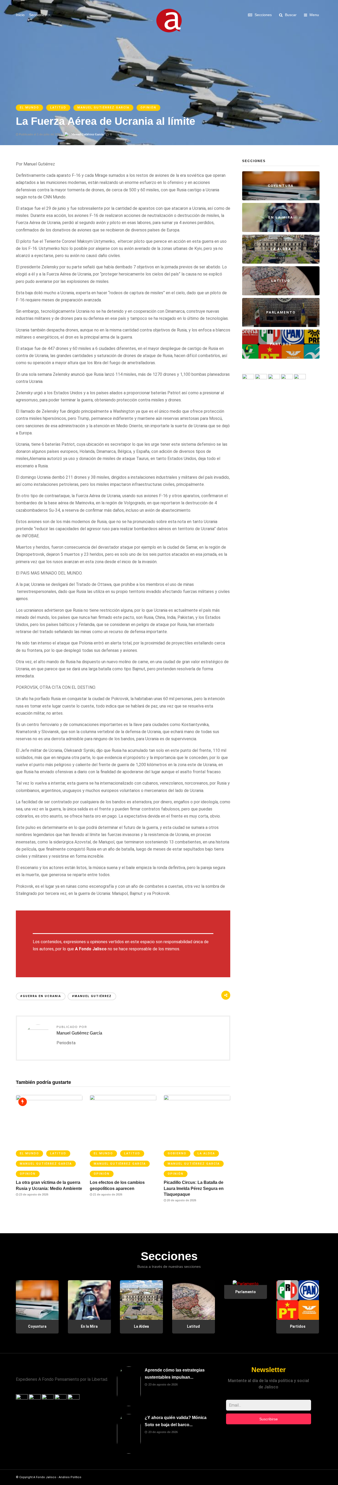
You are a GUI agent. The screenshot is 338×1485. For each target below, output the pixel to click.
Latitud (58, 107)
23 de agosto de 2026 (33, 1194)
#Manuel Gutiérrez (92, 996)
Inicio (20, 15)
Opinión (148, 107)
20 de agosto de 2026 (181, 1200)
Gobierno (177, 1153)
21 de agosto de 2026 (107, 1194)
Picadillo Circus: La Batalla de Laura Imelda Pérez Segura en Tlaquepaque (194, 1188)
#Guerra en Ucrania (40, 996)
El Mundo (29, 107)
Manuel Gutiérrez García (103, 107)
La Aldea (206, 1153)
